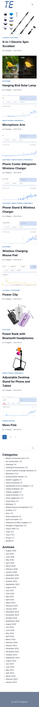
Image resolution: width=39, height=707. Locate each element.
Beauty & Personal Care (15, 458)
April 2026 (10, 563)
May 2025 (10, 597)
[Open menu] (32, 4)
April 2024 (10, 636)
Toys (8, 535)
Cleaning (5, 37)
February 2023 (12, 679)
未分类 (8, 541)
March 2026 (11, 566)
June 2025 (10, 594)
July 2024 (10, 627)
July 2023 (10, 664)
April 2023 (10, 673)
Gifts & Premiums (13, 483)
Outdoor (9, 510)
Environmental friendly (15, 477)
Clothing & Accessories (11, 290)
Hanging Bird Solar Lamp (19, 85)
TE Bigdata (7, 50)
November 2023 (12, 652)
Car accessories (12, 461)
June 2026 (10, 557)
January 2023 (11, 682)
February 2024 (12, 642)
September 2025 (12, 584)
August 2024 (11, 624)
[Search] (33, 448)
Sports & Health (12, 519)
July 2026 (10, 554)
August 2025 (11, 587)
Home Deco (10, 501)
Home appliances (13, 498)
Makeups (9, 504)
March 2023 (11, 676)
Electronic (14, 37)
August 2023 (11, 661)
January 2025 (11, 609)
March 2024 (11, 639)
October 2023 (11, 655)
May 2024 (10, 633)
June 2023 (10, 667)
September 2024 (12, 621)
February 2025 (12, 606)
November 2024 (12, 615)
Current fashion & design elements (20, 471)
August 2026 (11, 551)
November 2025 (12, 578)
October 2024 (11, 618)
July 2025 (10, 590)
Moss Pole (9, 425)
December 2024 (12, 612)
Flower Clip (10, 294)
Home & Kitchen (12, 495)
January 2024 (11, 646)
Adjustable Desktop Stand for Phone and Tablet (16, 381)
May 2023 (10, 670)
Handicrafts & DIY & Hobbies (17, 486)
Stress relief (10, 529)
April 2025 (10, 600)
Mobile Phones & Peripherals (12, 120)
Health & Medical (13, 489)
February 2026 (12, 569)
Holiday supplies (12, 492)
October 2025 (11, 581)
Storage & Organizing (14, 526)
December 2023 (12, 649)
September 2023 (12, 658)
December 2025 (12, 575)
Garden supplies (8, 421)
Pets (7, 513)
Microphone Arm (13, 124)
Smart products (12, 516)
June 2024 (10, 630)
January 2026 (11, 572)
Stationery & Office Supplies (17, 523)
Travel (8, 538)
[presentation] (19, 23)
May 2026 (10, 560)
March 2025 (10, 603)
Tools (8, 532)
